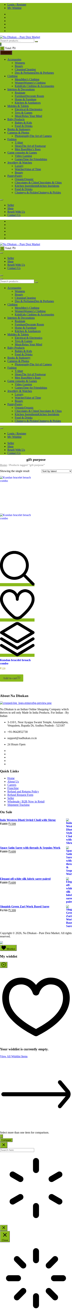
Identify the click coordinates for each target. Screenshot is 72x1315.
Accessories (14, 59)
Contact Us (13, 215)
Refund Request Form (20, 794)
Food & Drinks (23, 126)
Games (31, 159)
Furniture (29, 96)
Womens (20, 62)
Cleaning (25, 69)
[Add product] (1, 1136)
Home (3, 465)
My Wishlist (14, 7)
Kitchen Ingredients (37, 185)
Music (28, 116)
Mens (27, 79)
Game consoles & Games (22, 152)
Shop (10, 208)
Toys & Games (23, 112)
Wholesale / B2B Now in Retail (25, 801)
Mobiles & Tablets (18, 106)
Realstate (20, 92)
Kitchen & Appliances (28, 102)
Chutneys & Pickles (38, 192)
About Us (13, 781)
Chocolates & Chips (38, 182)
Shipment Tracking (18, 804)
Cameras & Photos (18, 132)
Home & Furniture (25, 99)
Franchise (13, 788)
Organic (24, 179)
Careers (11, 784)
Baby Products (16, 119)
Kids (34, 86)
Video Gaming (23, 155)
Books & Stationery (18, 129)
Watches (28, 169)
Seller (10, 205)
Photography (33, 136)
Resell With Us (16, 211)
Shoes (30, 145)
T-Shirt (19, 142)
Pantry (15, 175)
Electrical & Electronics (28, 109)
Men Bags (28, 149)
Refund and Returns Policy (23, 791)
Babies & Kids (23, 122)
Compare (6, 1140)
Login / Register (16, 4)
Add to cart (10, 678)
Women (30, 82)
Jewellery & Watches (19, 162)
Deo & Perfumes (34, 72)
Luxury (19, 165)
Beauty (19, 66)
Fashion (12, 139)
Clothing (12, 76)
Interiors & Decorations (21, 89)
